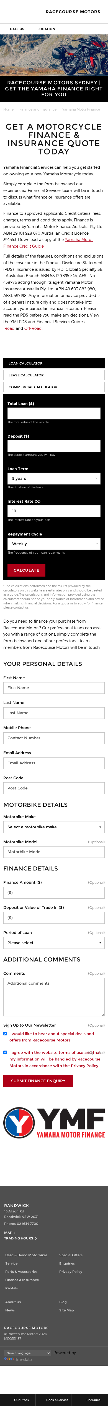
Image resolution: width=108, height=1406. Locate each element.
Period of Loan (17, 932)
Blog (63, 1302)
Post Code (13, 777)
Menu (102, 29)
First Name (14, 677)
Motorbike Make (19, 816)
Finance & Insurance (22, 1280)
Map (8, 1233)
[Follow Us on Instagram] (48, 1192)
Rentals (11, 1288)
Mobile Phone (17, 727)
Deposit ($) (18, 436)
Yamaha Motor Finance (81, 109)
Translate (23, 1359)
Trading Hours (18, 1238)
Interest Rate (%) (23, 501)
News (10, 1310)
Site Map (66, 1310)
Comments (14, 973)
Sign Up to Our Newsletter (29, 1025)
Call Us (17, 29)
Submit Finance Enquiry (38, 1080)
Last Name (13, 702)
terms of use (71, 1052)
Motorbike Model (20, 841)
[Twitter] (8, 108)
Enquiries (67, 1263)
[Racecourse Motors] (11, 12)
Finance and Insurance (37, 109)
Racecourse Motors (73, 11)
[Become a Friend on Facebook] (60, 1192)
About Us (13, 1302)
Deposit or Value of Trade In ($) (33, 907)
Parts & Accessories (21, 1272)
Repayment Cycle (24, 534)
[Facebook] (2, 108)
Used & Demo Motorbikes (26, 1255)
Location (46, 29)
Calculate (26, 570)
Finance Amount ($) (22, 882)
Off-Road (33, 328)
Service (11, 1263)
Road (9, 328)
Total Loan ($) (20, 403)
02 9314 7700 (27, 1224)
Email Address (17, 752)
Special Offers (71, 1255)
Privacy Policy (84, 1065)
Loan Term (18, 468)
